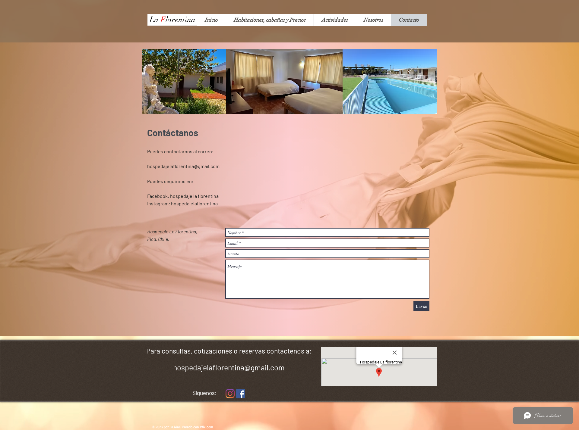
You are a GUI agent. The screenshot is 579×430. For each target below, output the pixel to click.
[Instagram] (230, 393)
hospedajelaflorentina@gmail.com (183, 166)
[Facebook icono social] (240, 393)
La (155, 20)
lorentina (180, 20)
